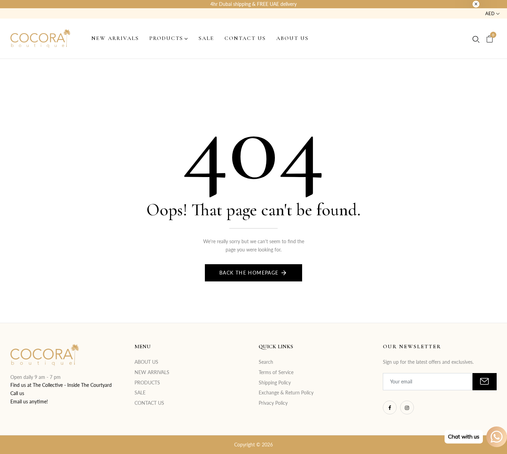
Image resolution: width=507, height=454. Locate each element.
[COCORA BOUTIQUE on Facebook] (390, 407)
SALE (140, 392)
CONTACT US (149, 403)
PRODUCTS (147, 382)
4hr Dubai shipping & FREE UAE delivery (253, 4)
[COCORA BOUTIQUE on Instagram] (407, 407)
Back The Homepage (249, 273)
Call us (17, 393)
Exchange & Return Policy (286, 392)
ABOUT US (146, 362)
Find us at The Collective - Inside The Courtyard (61, 385)
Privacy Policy (273, 403)
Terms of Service (276, 372)
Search (266, 362)
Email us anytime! (29, 401)
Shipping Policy (275, 382)
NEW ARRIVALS (152, 372)
